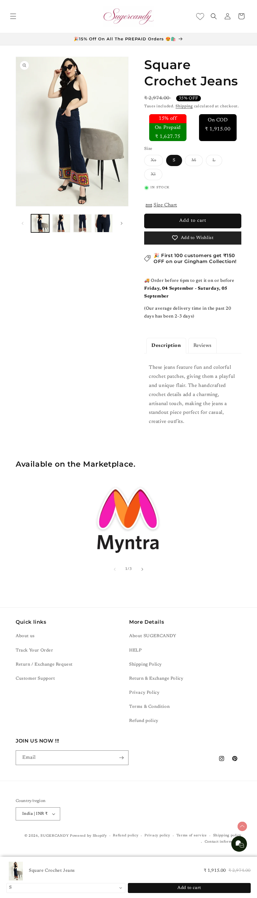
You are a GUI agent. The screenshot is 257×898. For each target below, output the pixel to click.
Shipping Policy (145, 664)
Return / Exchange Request (44, 664)
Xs (157, 162)
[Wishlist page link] (200, 16)
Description (166, 345)
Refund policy (144, 721)
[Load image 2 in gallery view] (61, 223)
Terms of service (191, 835)
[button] (13, 16)
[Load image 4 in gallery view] (104, 223)
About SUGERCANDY (152, 636)
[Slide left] (22, 223)
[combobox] (65, 888)
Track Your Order (34, 650)
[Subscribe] (121, 757)
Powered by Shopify (88, 836)
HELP (135, 650)
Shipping (184, 106)
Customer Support (35, 679)
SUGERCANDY (54, 836)
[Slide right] (121, 223)
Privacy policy (157, 835)
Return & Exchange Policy (156, 679)
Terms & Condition (149, 707)
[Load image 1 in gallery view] (40, 223)
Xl (156, 176)
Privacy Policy (144, 693)
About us (25, 636)
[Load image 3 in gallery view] (82, 223)
